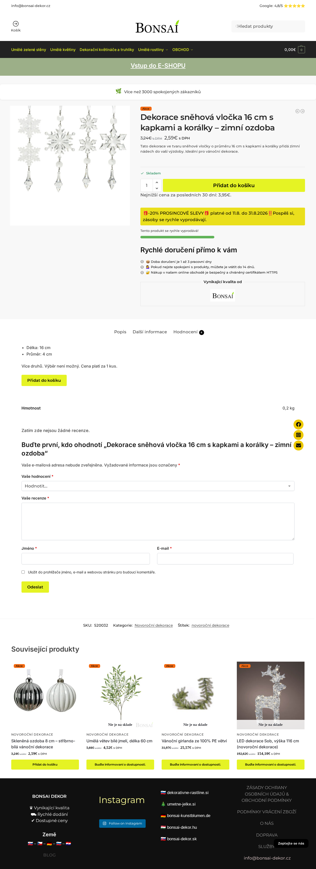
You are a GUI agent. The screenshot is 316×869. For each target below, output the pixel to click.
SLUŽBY (266, 846)
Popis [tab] (120, 331)
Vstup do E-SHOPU (158, 65)
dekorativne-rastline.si (188, 792)
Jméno (29, 548)
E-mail (164, 548)
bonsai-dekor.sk (182, 839)
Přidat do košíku (234, 185)
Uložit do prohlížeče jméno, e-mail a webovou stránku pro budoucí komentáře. (92, 572)
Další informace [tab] (150, 331)
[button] (295, 49)
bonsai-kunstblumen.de (188, 815)
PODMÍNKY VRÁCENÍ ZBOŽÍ (266, 811)
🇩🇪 (49, 843)
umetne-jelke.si (181, 804)
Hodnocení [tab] (187, 331)
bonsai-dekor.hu (182, 827)
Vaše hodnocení (37, 476)
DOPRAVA (267, 835)
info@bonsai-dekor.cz (30, 5)
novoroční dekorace (210, 625)
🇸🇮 (58, 843)
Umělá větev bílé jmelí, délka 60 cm (119, 740)
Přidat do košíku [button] (44, 764)
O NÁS (267, 823)
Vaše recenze (35, 498)
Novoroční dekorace (154, 625)
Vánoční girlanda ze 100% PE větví (194, 740)
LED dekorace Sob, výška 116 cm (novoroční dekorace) (268, 743)
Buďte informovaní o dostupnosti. (120, 764)
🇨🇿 (39, 843)
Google (266, 5)
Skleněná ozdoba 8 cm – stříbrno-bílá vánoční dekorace (43, 743)
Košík (16, 30)
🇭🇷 (68, 843)
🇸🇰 (30, 843)
